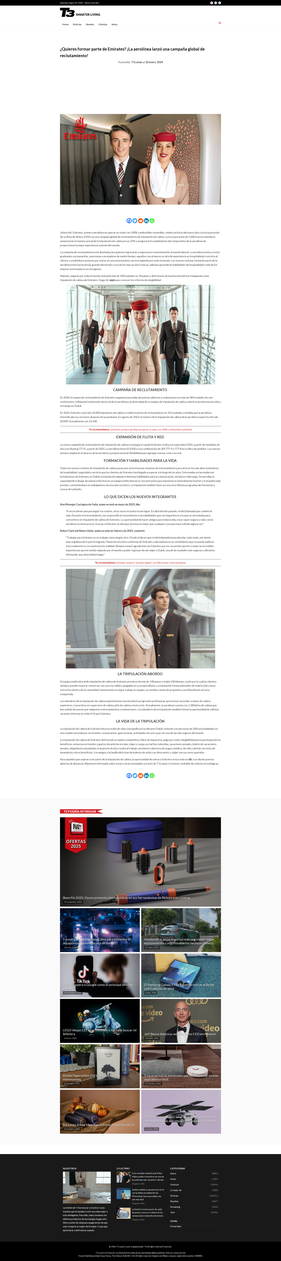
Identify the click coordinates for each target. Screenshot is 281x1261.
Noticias (77, 24)
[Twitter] (134, 220)
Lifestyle (102, 24)
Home (65, 24)
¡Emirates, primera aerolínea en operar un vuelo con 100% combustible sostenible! (151, 429)
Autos (115, 24)
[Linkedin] (146, 220)
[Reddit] (140, 220)
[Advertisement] (140, 88)
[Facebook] (129, 220)
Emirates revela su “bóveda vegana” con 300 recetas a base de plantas (151, 562)
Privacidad (175, 1226)
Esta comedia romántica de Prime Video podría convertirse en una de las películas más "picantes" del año (148, 1176)
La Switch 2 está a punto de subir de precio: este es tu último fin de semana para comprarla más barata (147, 1212)
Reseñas (90, 24)
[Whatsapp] (152, 220)
